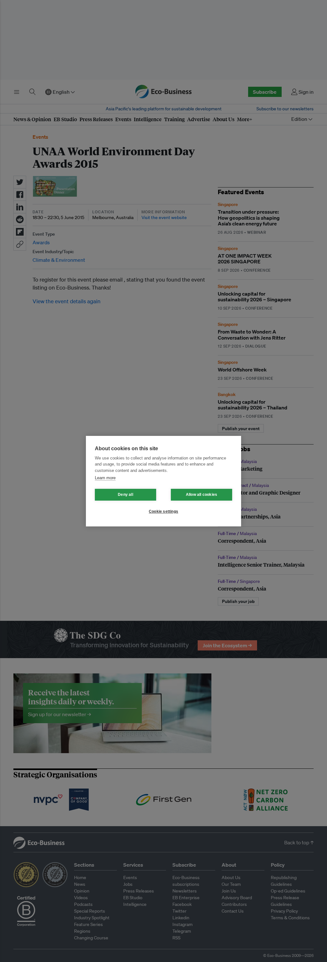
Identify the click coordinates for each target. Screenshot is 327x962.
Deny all (125, 494)
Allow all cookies (201, 494)
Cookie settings (163, 511)
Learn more (105, 477)
